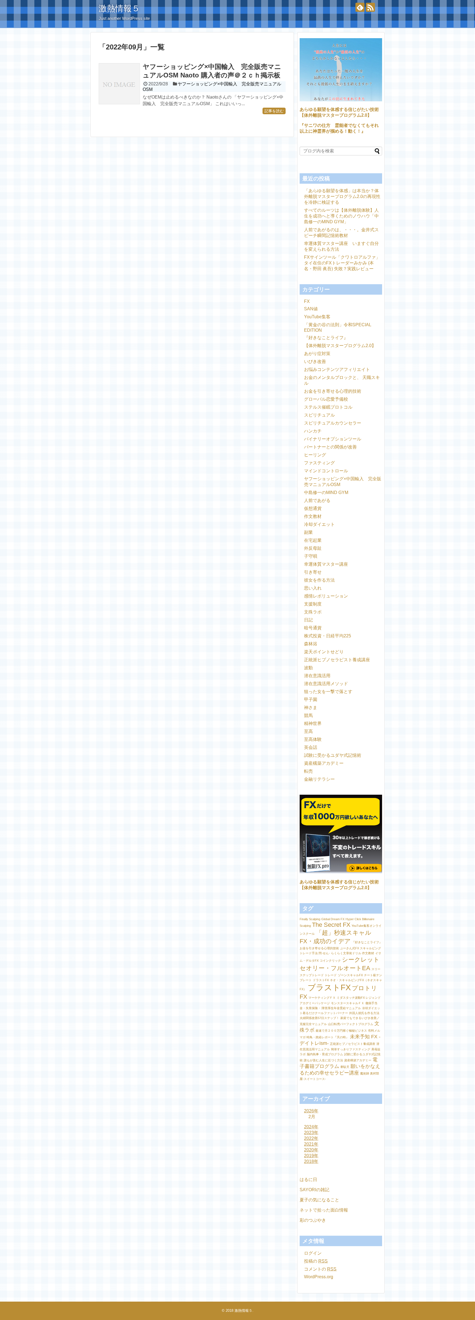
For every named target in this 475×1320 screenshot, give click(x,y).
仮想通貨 (313, 508)
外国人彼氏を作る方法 (364, 1013)
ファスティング (319, 463)
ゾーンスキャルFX (350, 975)
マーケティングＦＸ (322, 997)
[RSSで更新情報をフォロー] (370, 7)
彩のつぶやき (313, 1220)
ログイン (313, 1253)
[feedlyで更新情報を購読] (359, 7)
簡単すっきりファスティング (350, 1049)
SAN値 (311, 308)
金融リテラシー (319, 779)
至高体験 (313, 739)
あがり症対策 (317, 353)
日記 (308, 620)
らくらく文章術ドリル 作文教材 (352, 953)
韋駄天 (344, 1066)
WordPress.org (318, 1276)
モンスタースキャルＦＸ (347, 1003)
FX (307, 301)
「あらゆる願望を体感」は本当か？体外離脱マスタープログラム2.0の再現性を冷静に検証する (342, 196)
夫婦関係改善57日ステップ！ (319, 1018)
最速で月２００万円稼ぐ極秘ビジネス (341, 1030)
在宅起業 (313, 540)
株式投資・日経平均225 (327, 636)
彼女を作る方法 (319, 580)
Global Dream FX (332, 919)
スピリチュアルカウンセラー (332, 423)
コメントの (320, 1269)
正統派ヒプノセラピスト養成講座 (337, 659)
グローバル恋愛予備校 (326, 399)
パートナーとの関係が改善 (330, 447)
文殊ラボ (313, 612)
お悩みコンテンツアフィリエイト (337, 369)
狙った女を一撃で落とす (328, 691)
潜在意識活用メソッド (326, 683)
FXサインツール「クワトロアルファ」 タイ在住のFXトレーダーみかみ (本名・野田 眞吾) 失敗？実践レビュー (342, 263)
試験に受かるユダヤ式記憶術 (332, 755)
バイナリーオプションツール (332, 439)
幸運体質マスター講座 (326, 564)
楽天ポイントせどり (324, 651)
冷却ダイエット (319, 524)
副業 (308, 532)
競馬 (308, 715)
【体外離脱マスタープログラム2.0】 (340, 345)
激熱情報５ (119, 8)
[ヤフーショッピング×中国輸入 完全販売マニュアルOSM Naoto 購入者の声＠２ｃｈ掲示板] (119, 83)
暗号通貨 (313, 628)
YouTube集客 (317, 316)
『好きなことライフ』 (326, 337)
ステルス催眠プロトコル (328, 407)
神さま (310, 707)
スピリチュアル (319, 415)
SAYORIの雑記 (314, 1189)
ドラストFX (321, 980)
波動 (308, 667)
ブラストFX (329, 987)
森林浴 (310, 643)
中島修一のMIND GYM (326, 492)
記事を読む (274, 111)
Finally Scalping (310, 919)
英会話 (310, 747)
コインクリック (330, 960)
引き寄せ (313, 572)
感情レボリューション (326, 596)
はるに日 (308, 1179)
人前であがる (317, 500)
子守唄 (310, 556)
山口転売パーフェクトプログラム (350, 1024)
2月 (311, 1116)
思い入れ (313, 588)
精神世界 (313, 723)
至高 (308, 731)
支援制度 (313, 604)
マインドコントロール (326, 470)
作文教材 (313, 516)
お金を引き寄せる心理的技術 (332, 391)
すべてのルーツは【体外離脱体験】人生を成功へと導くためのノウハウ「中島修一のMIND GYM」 (341, 216)
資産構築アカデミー (324, 763)
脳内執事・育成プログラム (325, 1054)
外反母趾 (313, 548)
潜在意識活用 (317, 675)
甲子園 (310, 699)
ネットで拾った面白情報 (324, 1210)
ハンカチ (313, 431)
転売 (308, 771)
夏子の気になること (319, 1200)
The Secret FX (331, 924)
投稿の (316, 1261)
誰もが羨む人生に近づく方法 (323, 1060)
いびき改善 (315, 361)
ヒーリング (315, 455)
